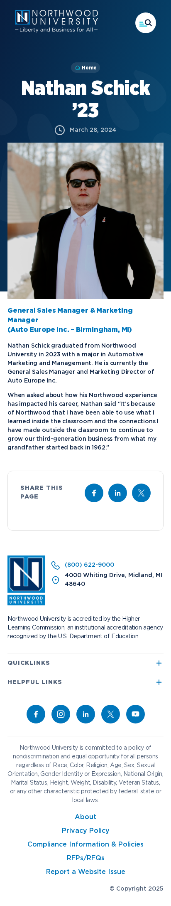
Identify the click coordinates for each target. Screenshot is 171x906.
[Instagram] (60, 714)
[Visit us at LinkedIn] (117, 493)
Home (89, 67)
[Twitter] (110, 714)
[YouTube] (135, 714)
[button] (145, 22)
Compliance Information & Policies (85, 845)
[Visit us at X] (141, 493)
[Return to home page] (26, 603)
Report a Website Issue (85, 872)
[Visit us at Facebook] (94, 493)
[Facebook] (36, 714)
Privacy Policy (86, 831)
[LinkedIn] (85, 714)
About (85, 817)
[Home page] (56, 30)
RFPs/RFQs (86, 858)
